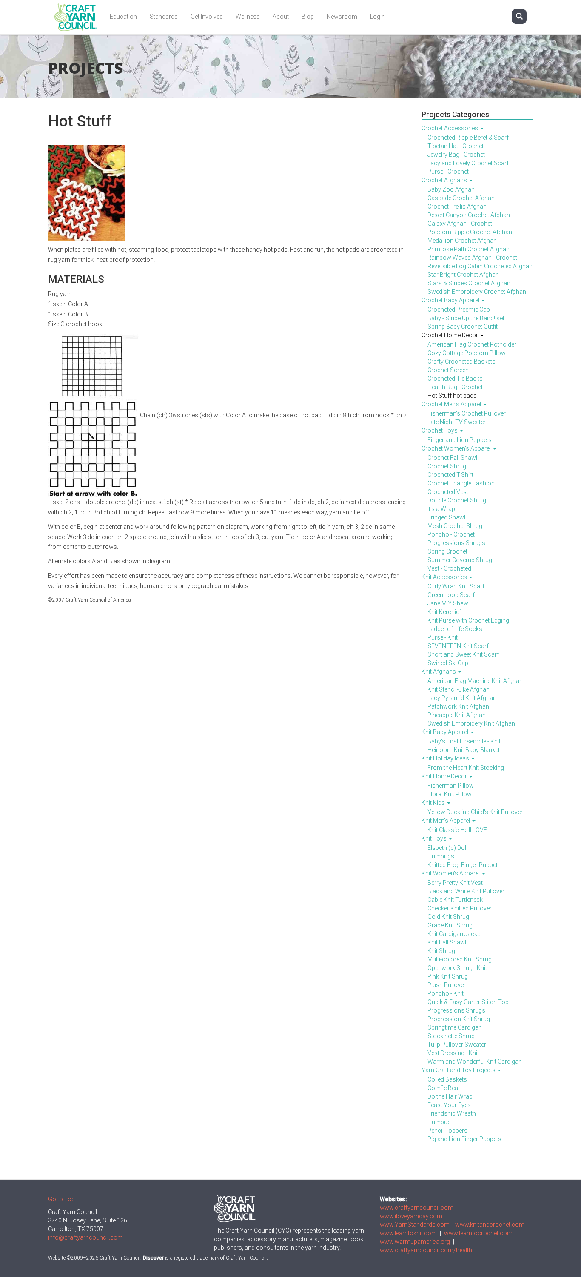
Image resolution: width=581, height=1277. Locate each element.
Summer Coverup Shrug (459, 560)
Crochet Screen (448, 370)
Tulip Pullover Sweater (456, 1044)
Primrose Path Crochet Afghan (468, 249)
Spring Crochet (447, 551)
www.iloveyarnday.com (411, 1216)
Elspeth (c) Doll (447, 847)
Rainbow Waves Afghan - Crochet (472, 257)
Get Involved (207, 16)
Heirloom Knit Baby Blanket (463, 749)
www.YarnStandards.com (415, 1224)
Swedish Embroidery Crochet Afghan (476, 291)
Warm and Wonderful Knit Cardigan (474, 1061)
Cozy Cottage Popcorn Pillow (466, 353)
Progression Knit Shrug (458, 1019)
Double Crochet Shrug (456, 500)
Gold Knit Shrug (448, 916)
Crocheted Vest (447, 491)
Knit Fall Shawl (446, 942)
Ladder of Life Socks (454, 629)
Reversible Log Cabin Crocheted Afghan (480, 266)
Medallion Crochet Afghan (462, 240)
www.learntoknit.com (408, 1233)
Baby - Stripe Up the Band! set (465, 318)
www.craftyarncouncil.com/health (426, 1250)
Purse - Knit (442, 637)
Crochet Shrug (446, 466)
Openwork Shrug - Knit (457, 967)
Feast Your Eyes (449, 1105)
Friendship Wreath (451, 1113)
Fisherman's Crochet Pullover (466, 413)
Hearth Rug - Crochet (455, 387)
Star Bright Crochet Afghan (463, 274)
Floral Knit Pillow (449, 794)
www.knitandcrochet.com (489, 1224)
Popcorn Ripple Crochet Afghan (469, 232)
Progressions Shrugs (456, 542)
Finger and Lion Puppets (459, 439)
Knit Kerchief (444, 611)
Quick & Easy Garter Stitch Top (468, 1002)
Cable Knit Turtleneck (455, 899)
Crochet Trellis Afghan (457, 206)
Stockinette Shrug (451, 1036)
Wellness (248, 16)
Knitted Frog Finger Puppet (462, 864)
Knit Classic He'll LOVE (457, 829)
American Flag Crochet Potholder (471, 344)
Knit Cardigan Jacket (454, 933)
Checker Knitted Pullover (459, 908)
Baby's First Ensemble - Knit (464, 741)
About (281, 16)
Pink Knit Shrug (447, 976)
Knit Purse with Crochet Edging (468, 620)
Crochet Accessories (450, 128)
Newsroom (342, 16)
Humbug (439, 1122)
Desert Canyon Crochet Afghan (468, 215)
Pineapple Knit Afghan (456, 715)
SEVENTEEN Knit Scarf (458, 646)
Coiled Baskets (447, 1079)
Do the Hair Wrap (450, 1096)
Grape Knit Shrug (450, 925)
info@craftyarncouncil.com (85, 1237)
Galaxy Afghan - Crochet (459, 223)
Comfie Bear (443, 1088)
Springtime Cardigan (454, 1027)
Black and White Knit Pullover (465, 891)
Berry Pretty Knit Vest (455, 882)
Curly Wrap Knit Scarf (455, 586)
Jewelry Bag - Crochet (456, 154)
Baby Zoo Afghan (451, 189)
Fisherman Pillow (450, 785)
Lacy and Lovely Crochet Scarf (468, 163)
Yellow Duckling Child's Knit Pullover (475, 812)
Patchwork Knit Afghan (458, 706)
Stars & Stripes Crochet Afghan (468, 283)
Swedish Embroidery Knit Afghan (471, 723)
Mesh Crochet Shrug (454, 525)
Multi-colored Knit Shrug (459, 959)
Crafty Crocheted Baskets (461, 361)
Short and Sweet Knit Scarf (463, 654)
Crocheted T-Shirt (450, 474)
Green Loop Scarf (451, 594)
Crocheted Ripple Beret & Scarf (468, 137)
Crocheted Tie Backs (455, 378)
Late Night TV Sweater (456, 422)
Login (377, 16)
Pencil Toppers (447, 1130)
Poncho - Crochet (451, 534)
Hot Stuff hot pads (452, 395)
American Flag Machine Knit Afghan (475, 680)
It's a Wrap (441, 508)
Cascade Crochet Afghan (461, 198)
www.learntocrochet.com (478, 1233)
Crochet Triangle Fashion (461, 483)
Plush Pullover (446, 984)
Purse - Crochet (448, 171)
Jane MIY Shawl (448, 603)
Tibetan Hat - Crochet (455, 146)
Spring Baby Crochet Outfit (462, 326)
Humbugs (440, 856)
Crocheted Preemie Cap (458, 309)
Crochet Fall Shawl (452, 457)
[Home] (78, 17)
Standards (164, 16)
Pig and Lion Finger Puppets (464, 1139)
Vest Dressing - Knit (453, 1053)
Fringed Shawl (446, 517)
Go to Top (61, 1199)
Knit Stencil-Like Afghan (458, 689)
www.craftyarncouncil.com (416, 1207)
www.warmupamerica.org (415, 1241)
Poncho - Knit (445, 993)
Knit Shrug (441, 950)
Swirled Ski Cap (447, 663)
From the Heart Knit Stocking (465, 767)
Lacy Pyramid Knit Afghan (461, 697)
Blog (308, 16)
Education (123, 16)
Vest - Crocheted (449, 568)
